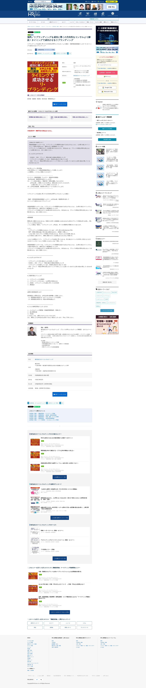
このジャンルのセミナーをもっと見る (60, 612)
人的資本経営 (99, 292)
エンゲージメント (107, 292)
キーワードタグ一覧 (107, 310)
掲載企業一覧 (30, 664)
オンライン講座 (98, 22)
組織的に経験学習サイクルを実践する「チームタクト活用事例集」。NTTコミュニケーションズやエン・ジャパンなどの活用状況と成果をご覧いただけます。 (110, 107)
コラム (84, 623)
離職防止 (98, 306)
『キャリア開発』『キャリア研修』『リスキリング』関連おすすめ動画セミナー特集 (112, 183)
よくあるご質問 (40, 675)
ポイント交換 (30, 666)
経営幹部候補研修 (49, 418)
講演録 (51, 627)
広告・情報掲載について (69, 675)
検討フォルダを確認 (107, 128)
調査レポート (106, 22)
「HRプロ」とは (30, 675)
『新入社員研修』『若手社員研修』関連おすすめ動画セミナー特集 (112, 166)
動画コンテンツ (114, 22)
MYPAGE (94, 1)
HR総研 (95, 15)
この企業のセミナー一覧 (60, 477)
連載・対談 (29, 650)
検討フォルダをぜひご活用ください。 (104, 124)
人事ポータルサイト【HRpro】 (33, 26)
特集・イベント (90, 22)
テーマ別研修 (41, 419)
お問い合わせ (106, 675)
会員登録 (112, 1)
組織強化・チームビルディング (44, 53)
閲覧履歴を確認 (107, 139)
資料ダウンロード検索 (31, 644)
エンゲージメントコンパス (113, 15)
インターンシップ (100, 299)
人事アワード (87, 15)
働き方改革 (114, 292)
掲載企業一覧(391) (107, 282)
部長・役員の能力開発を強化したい (59, 117)
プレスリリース (84, 627)
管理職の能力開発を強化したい (37, 117)
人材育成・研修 (55, 26)
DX (70, 53)
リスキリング (99, 295)
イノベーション (106, 295)
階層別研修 (41, 415)
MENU (31, 1)
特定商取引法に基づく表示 (82, 675)
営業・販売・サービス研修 (52, 416)
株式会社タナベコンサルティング (82, 75)
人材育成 (53, 642)
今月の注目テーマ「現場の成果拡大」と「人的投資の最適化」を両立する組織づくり (112, 151)
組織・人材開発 (30, 670)
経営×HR (103, 15)
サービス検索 (30, 642)
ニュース (72, 22)
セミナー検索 (30, 645)
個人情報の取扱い (102, 68)
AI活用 (106, 299)
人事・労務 (78, 644)
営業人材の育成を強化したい (80, 117)
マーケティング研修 (50, 413)
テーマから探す (30, 640)
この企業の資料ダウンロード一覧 (60, 517)
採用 (53, 640)
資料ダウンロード (53, 22)
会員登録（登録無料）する (107, 72)
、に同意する (107, 68)
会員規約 (109, 68)
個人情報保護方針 (57, 675)
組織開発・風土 (55, 644)
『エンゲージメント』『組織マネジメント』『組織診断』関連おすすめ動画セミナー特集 (112, 175)
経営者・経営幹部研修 (50, 415)
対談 (35, 627)
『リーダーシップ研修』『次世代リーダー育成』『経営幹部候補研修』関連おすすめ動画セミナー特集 (112, 159)
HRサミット (80, 15)
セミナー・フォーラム (46, 26)
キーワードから (32, 22)
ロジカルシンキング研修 (53, 419)
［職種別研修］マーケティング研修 (45, 49)
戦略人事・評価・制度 (56, 645)
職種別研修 (41, 413)
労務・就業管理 (55, 647)
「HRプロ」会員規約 (95, 675)
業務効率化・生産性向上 (101, 302)
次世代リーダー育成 (61, 53)
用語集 (28, 648)
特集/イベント (30, 652)
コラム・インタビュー (80, 22)
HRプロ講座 (29, 653)
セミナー (64, 22)
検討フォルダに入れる (60, 104)
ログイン (88, 1)
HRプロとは (101, 1)
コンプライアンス (111, 302)
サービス (43, 22)
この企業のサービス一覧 (60, 558)
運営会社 (48, 675)
